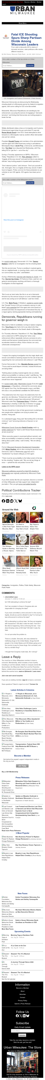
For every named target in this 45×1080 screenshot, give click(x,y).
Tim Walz (8, 148)
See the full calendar (8, 979)
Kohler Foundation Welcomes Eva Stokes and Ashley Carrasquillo (27, 898)
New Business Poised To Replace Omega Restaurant (27, 838)
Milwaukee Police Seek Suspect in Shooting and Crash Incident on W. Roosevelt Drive (27, 783)
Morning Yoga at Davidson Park (22, 935)
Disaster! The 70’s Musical (20, 954)
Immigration (14, 585)
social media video (11, 384)
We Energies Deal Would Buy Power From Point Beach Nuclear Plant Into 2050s (28, 733)
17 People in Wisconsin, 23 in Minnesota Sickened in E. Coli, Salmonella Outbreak (26, 696)
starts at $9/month (25, 671)
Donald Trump (14, 141)
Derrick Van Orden (12, 279)
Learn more (8, 496)
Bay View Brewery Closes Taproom (27, 845)
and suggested (11, 307)
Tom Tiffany (38, 333)
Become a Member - (30, 2)
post (14, 419)
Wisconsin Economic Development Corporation (23, 447)
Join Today (22, 766)
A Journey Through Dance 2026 (22, 962)
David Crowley (27, 427)
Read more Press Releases (11, 830)
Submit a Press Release (22, 1004)
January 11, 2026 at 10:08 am (15, 599)
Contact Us (34, 684)
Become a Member (22, 755)
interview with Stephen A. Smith (27, 277)
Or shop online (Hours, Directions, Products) (22, 1077)
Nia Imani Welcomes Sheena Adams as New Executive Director (28, 911)
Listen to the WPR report (11, 466)
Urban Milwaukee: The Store (22, 1047)
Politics (21, 585)
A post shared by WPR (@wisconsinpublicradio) (22, 255)
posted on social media (34, 303)
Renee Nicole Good (9, 132)
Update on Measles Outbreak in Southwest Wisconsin (26, 797)
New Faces (22, 893)
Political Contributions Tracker (21, 490)
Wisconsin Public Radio (18, 54)
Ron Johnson (27, 157)
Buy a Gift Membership (10, 772)
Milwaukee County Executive (12, 427)
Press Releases (22, 777)
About (22, 991)
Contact (22, 997)
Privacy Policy (22, 1000)
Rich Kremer (7, 54)
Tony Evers (9, 327)
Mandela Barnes (27, 364)
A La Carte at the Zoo (18, 945)
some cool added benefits (27, 484)
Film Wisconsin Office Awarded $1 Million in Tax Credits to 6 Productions (27, 721)
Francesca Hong (23, 401)
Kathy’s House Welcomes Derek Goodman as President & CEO (26, 921)
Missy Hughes (11, 449)
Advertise (22, 994)
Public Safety (28, 585)
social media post (11, 261)
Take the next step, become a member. (22, 1040)
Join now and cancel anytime (12, 676)
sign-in (24, 680)
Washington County (25, 384)
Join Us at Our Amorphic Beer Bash (12, 2)
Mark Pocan (13, 303)
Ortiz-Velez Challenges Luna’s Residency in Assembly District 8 (27, 709)
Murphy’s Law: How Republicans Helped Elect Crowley (27, 854)
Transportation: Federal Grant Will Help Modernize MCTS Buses (27, 745)
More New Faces (8, 929)
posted (36, 364)
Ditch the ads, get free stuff (22, 1042)
